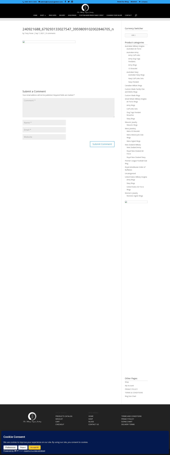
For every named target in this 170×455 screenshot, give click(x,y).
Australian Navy (132, 72)
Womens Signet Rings (135, 196)
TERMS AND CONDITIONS (131, 416)
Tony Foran (29, 33)
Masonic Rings (132, 125)
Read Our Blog (123, 2)
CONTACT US (93, 424)
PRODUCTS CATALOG (64, 416)
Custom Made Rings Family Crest (91, 15)
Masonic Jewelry (131, 122)
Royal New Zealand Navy (136, 157)
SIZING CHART (126, 421)
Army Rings (132, 65)
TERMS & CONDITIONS (134, 393)
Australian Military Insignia (134, 46)
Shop (127, 382)
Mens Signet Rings (133, 141)
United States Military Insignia (136, 177)
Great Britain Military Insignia (135, 99)
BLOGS (91, 421)
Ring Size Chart (130, 396)
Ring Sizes (52, 15)
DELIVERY (62, 15)
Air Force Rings (132, 102)
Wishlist (134, 2)
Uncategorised (130, 173)
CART (58, 421)
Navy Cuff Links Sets (136, 78)
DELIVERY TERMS (128, 424)
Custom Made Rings (132, 95)
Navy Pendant (133, 82)
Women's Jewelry (131, 193)
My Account (129, 385)
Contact (128, 15)
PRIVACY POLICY (131, 389)
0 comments (50, 33)
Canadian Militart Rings (133, 85)
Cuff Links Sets (132, 109)
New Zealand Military (133, 145)
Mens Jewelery (130, 128)
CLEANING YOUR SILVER (114, 15)
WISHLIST (59, 419)
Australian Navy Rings (136, 75)
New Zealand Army (134, 147)
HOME (35, 15)
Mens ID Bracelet (133, 131)
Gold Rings (72, 15)
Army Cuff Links (134, 55)
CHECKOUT (60, 424)
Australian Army (132, 52)
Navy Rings (131, 119)
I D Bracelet (132, 68)
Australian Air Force (134, 49)
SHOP (42, 15)
